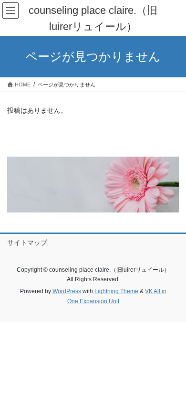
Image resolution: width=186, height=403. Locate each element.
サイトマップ (27, 242)
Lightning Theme (116, 291)
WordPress (66, 291)
